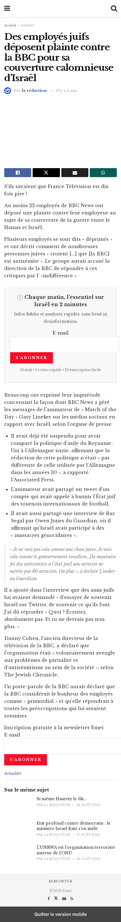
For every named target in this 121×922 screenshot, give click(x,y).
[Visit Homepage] (60, 8)
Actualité (27, 25)
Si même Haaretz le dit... (62, 798)
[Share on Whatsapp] (103, 172)
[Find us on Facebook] (49, 898)
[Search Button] (114, 8)
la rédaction (34, 90)
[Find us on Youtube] (64, 898)
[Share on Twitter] (46, 172)
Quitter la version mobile (60, 914)
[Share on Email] (74, 172)
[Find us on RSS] (71, 898)
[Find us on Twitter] (56, 898)
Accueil (10, 25)
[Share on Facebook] (17, 172)
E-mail (61, 333)
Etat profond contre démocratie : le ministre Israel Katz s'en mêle (74, 826)
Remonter (60, 881)
